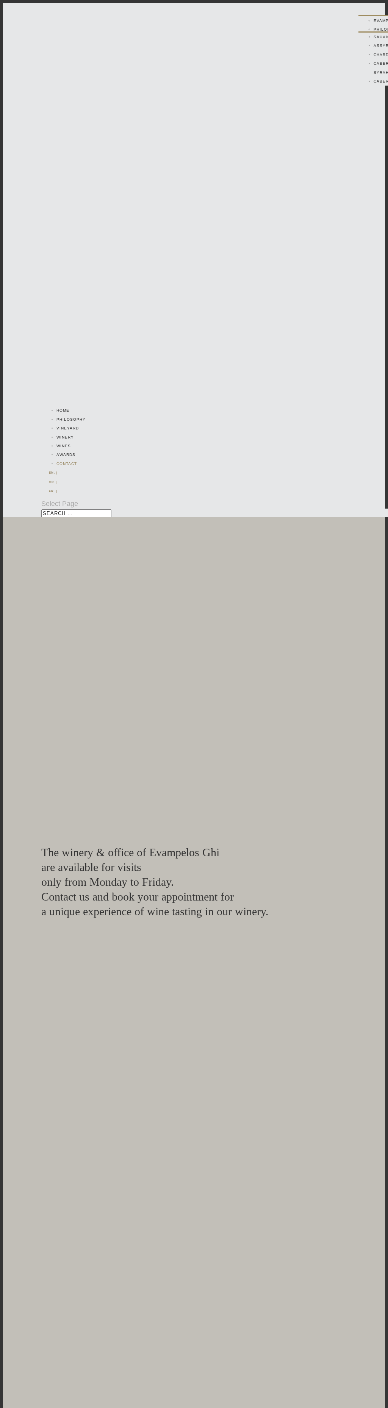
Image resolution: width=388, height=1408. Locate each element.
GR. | (53, 482)
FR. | (53, 491)
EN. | (53, 473)
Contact (66, 464)
